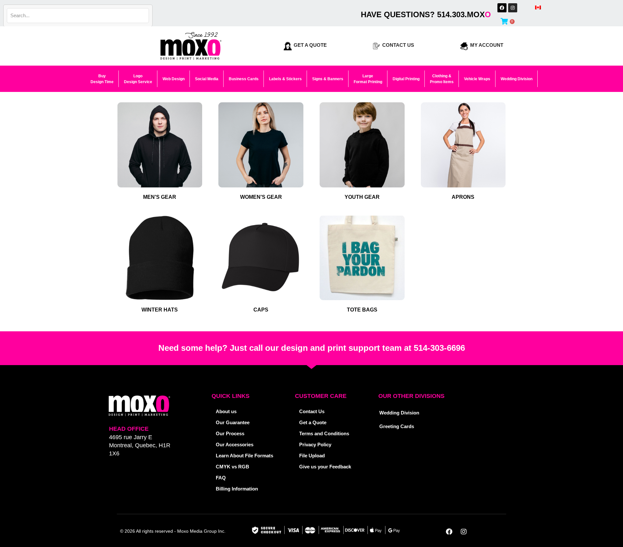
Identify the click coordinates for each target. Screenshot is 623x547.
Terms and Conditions (324, 433)
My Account (486, 45)
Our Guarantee (233, 422)
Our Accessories (234, 444)
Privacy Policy (315, 444)
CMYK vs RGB (232, 466)
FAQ (221, 477)
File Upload (312, 455)
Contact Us (398, 45)
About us (226, 411)
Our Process (230, 433)
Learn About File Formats (244, 455)
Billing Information (237, 488)
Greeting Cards (396, 426)
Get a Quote (310, 45)
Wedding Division (399, 412)
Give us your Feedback (325, 466)
